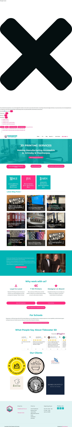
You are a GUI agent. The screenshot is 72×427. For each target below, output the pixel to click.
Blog (46, 136)
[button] (36, 54)
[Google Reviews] (67, 136)
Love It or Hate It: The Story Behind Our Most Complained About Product (15, 207)
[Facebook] (62, 136)
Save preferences (22, 126)
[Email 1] (65, 136)
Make (38, 136)
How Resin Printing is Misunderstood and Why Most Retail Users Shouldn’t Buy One (55, 207)
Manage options (5, 119)
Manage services (6, 120)
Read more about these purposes (9, 123)
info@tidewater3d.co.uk (22, 410)
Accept (2, 126)
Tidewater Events (21, 414)
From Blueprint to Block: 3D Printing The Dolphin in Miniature (14, 225)
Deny (7, 126)
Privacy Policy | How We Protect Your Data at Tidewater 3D (14, 128)
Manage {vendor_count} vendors (9, 122)
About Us (51, 136)
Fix (42, 136)
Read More (51, 348)
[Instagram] (60, 410)
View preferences (13, 126)
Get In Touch (57, 136)
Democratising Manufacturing (35, 226)
